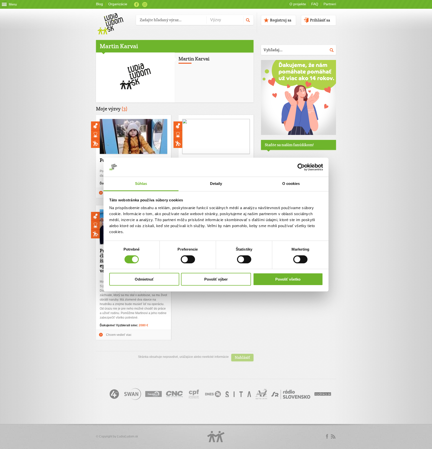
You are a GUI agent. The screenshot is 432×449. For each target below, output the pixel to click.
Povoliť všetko (287, 279)
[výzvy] (298, 134)
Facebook (136, 4)
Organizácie (117, 4)
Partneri (330, 4)
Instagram (144, 4)
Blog (99, 4)
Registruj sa (280, 20)
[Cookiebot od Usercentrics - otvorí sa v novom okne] (301, 167)
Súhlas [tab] (141, 183)
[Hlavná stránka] (114, 18)
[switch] (188, 259)
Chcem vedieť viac (119, 335)
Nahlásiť (242, 357)
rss (333, 436)
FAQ (314, 4)
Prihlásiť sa (320, 20)
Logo (216, 437)
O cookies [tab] (291, 183)
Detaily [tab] (216, 183)
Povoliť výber (216, 279)
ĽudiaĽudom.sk (127, 436)
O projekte (298, 4)
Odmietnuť (144, 279)
